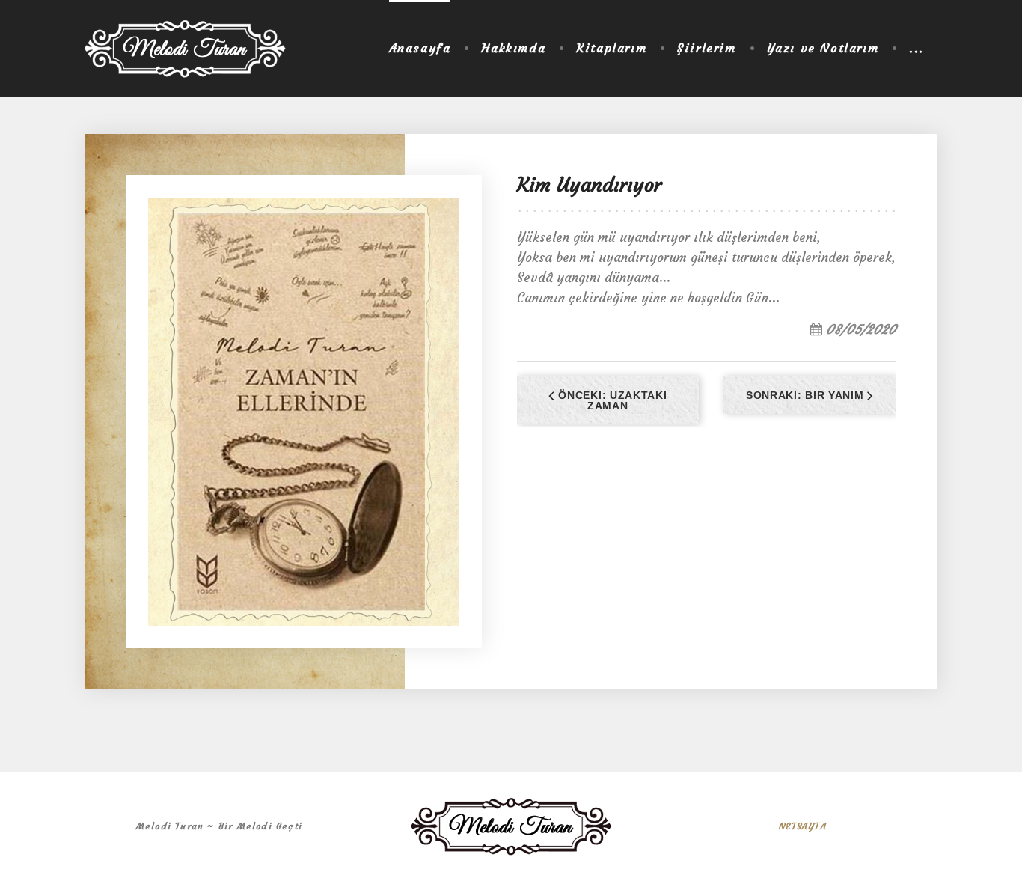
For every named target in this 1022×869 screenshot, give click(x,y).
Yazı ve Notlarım (823, 47)
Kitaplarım (611, 47)
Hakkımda (513, 47)
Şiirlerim (706, 47)
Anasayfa (420, 47)
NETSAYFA (803, 826)
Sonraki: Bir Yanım (806, 395)
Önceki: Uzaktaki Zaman (611, 400)
